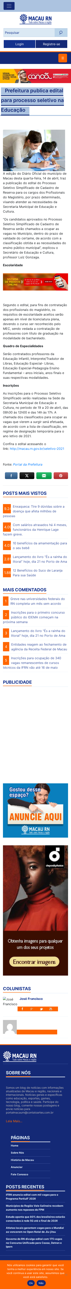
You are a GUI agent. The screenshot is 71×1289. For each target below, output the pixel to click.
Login (19, 44)
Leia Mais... (14, 1121)
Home (14, 1145)
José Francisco (31, 999)
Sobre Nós (17, 1152)
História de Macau (22, 1160)
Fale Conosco (19, 1174)
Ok (31, 1283)
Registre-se (51, 44)
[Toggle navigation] (9, 6)
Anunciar (16, 1167)
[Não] (66, 1275)
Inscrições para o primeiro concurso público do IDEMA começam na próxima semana (34, 617)
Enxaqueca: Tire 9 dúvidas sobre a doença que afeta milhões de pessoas (33, 511)
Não (41, 1283)
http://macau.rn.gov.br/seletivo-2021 (37, 449)
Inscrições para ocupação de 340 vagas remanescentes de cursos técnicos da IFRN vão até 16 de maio (32, 662)
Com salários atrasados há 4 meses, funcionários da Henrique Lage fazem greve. (35, 529)
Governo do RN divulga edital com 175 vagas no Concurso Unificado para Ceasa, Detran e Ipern (34, 1242)
